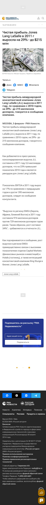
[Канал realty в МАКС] (7, 395)
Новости (5, 410)
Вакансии (6, 424)
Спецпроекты (8, 414)
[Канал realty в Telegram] (35, 395)
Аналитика (16, 410)
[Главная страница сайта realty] (14, 18)
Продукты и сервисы (36, 414)
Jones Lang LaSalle (11, 274)
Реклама (20, 414)
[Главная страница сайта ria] (3, 18)
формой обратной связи (33, 473)
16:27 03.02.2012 (9, 25)
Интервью (27, 410)
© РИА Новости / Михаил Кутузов (13, 73)
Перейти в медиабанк (33, 73)
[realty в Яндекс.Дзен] (16, 395)
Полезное (38, 410)
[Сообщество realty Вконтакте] (26, 395)
